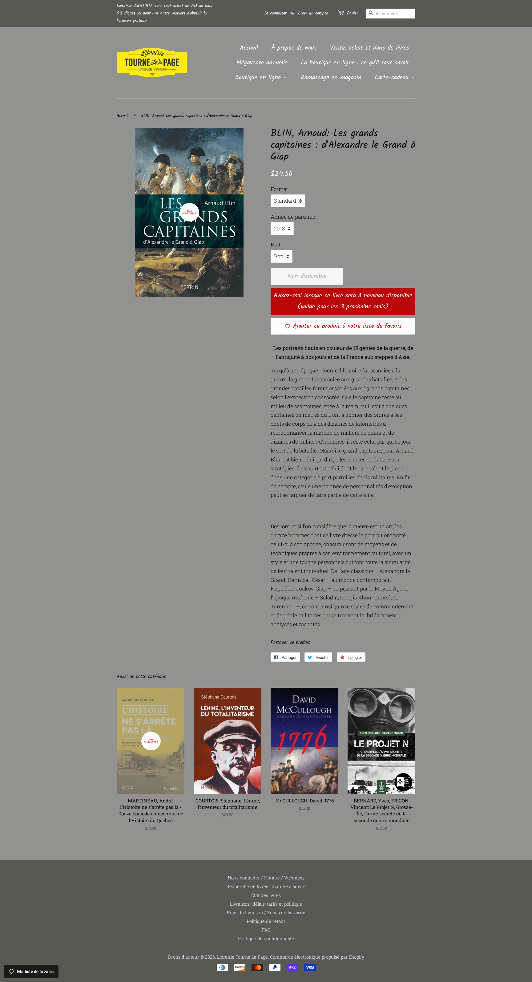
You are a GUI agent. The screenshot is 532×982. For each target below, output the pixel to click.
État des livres (266, 895)
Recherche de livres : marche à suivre (266, 886)
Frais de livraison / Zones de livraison (266, 912)
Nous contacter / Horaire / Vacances (266, 878)
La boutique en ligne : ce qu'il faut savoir (355, 63)
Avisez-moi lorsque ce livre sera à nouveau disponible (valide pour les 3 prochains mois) (343, 301)
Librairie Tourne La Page (242, 957)
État (275, 244)
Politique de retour (266, 921)
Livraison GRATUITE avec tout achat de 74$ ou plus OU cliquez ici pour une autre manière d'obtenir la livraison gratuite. (164, 13)
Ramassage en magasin (331, 78)
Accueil (249, 48)
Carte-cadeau (393, 78)
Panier (352, 13)
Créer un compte (313, 13)
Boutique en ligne (259, 78)
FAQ (266, 930)
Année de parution (293, 216)
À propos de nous (294, 48)
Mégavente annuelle (262, 63)
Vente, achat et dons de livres (369, 48)
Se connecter (275, 13)
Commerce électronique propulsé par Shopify (317, 957)
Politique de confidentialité (266, 938)
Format (279, 189)
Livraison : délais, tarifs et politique (266, 904)
